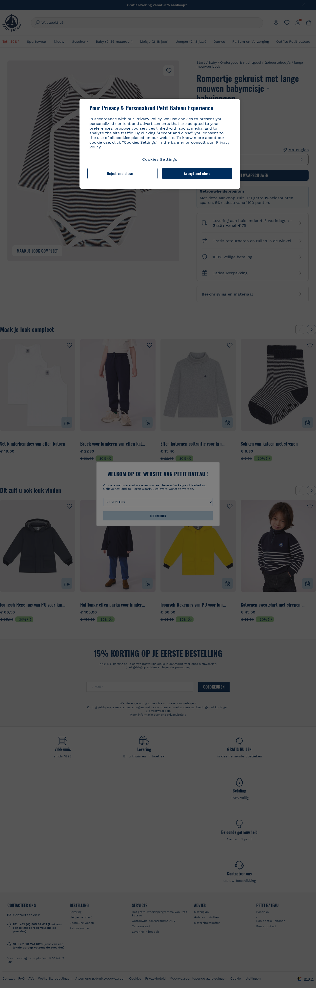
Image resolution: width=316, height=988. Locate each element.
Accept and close (197, 173)
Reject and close (120, 173)
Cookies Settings (159, 159)
